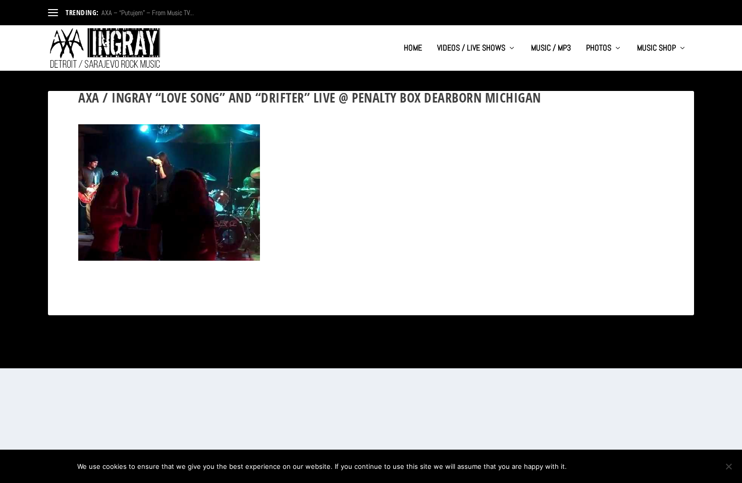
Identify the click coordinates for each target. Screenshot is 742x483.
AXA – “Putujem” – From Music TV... (147, 12)
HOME (413, 48)
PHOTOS (598, 48)
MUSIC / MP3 (551, 48)
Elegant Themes (97, 356)
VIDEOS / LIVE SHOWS (471, 48)
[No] (728, 466)
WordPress (159, 356)
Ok (583, 466)
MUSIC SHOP (656, 48)
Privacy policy (632, 466)
